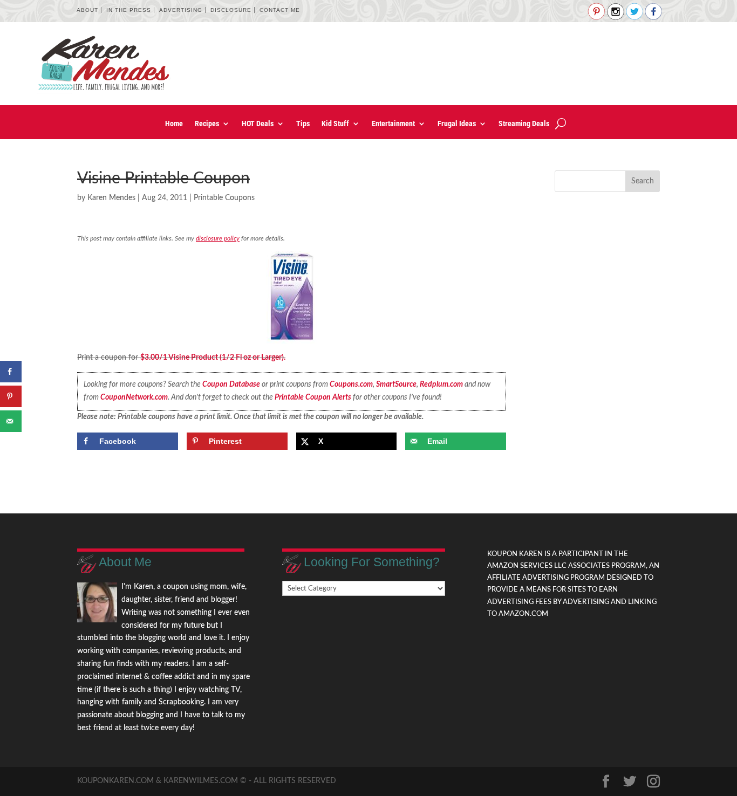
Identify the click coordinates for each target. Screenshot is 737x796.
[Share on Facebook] (11, 371)
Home (174, 124)
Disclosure (230, 10)
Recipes (207, 124)
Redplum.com (441, 384)
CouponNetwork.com (134, 397)
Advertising (180, 10)
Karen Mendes (111, 198)
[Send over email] (11, 421)
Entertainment (393, 124)
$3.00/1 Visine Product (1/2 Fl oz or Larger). (212, 357)
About (87, 10)
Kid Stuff (335, 124)
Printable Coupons (224, 198)
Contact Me (280, 10)
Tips (303, 124)
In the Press (128, 10)
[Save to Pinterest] (11, 396)
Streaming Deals (524, 124)
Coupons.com (351, 384)
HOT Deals (258, 124)
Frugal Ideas (457, 124)
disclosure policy (218, 238)
